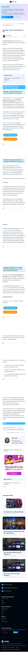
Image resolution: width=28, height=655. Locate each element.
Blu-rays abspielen (14, 23)
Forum (2, 611)
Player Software (7, 122)
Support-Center (4, 608)
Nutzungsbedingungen (5, 645)
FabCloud (3, 603)
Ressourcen (3, 610)
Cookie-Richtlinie (11, 647)
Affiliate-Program (4, 621)
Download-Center (4, 598)
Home (4, 23)
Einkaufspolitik (23, 645)
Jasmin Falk (8, 35)
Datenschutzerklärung (15, 645)
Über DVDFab (3, 618)
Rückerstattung (4, 647)
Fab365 (2, 602)
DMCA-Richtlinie (18, 643)
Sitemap (17, 647)
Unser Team (3, 619)
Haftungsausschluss (10, 643)
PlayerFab (8, 23)
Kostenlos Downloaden (9, 135)
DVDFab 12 (10, 301)
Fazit (5, 82)
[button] (7, 17)
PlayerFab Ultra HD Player (14, 97)
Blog (2, 613)
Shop (2, 600)
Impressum (3, 643)
